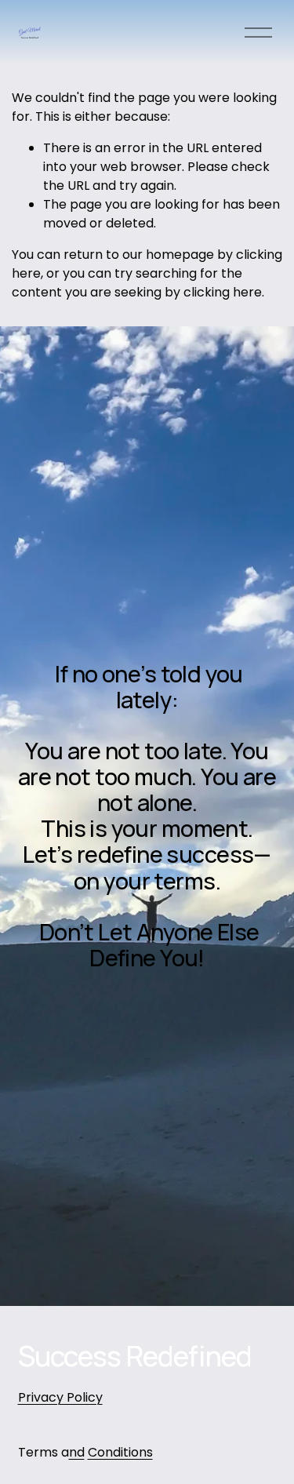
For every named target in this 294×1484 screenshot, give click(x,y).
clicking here (222, 292)
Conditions (120, 1452)
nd (77, 1452)
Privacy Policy (60, 1397)
